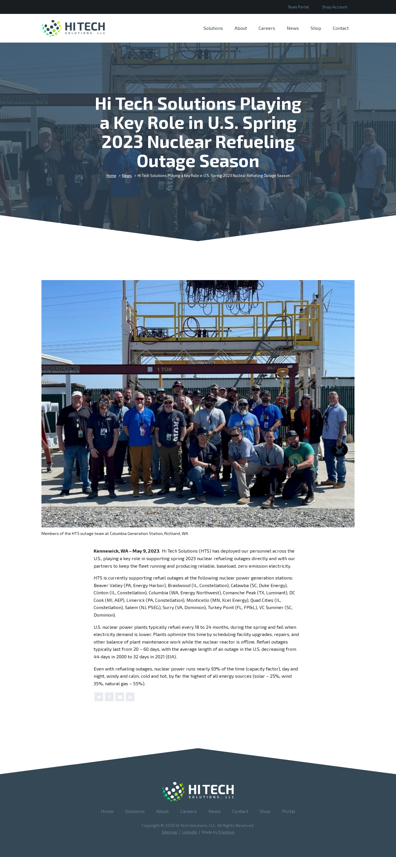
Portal (288, 811)
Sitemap (169, 831)
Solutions (213, 28)
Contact (341, 28)
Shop (315, 28)
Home (107, 811)
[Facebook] (109, 696)
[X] (99, 696)
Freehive (227, 831)
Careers (267, 28)
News (293, 28)
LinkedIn (189, 831)
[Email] (119, 696)
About (241, 28)
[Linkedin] (130, 696)
